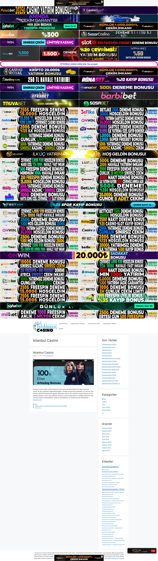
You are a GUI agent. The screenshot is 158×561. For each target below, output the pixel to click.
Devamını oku (37, 400)
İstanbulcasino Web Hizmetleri (108, 532)
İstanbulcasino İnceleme (78, 323)
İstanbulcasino (63, 323)
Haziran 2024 (106, 447)
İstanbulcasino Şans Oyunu (119, 540)
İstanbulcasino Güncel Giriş (107, 494)
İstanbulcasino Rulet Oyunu (107, 523)
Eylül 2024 (105, 439)
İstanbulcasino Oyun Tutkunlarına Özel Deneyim (112, 519)
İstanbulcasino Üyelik (109, 375)
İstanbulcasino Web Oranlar (107, 534)
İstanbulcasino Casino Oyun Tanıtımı (109, 484)
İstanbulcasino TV (119, 527)
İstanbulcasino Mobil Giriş (110, 369)
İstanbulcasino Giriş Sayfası (111, 358)
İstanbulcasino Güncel (119, 492)
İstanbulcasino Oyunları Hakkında (109, 517)
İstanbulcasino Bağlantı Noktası (108, 476)
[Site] (39, 112)
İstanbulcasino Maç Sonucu (107, 509)
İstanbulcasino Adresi (109, 344)
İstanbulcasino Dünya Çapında (108, 486)
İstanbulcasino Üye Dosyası (108, 538)
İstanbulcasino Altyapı (109, 361)
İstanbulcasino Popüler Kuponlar (109, 521)
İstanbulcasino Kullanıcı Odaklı (108, 506)
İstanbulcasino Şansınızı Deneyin (109, 542)
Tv (103, 413)
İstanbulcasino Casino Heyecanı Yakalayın (111, 482)
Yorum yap (38, 407)
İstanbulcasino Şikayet (109, 323)
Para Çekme (106, 407)
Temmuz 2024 (107, 445)
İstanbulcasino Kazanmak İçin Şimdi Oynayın (111, 502)
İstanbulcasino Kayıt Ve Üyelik (117, 500)
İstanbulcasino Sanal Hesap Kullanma (110, 525)
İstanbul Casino (43, 352)
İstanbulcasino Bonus (109, 372)
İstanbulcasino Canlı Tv (107, 480)
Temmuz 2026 (107, 428)
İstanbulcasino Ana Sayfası (117, 474)
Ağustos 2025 (106, 431)
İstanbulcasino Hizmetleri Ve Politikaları (110, 498)
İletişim (61, 328)
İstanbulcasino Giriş (94, 323)
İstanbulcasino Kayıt (108, 378)
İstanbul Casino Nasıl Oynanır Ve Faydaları (55, 406)
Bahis (104, 399)
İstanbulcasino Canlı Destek (111, 367)
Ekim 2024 (105, 436)
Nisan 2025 (106, 434)
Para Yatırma (106, 410)
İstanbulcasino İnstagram (110, 364)
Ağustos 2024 (106, 442)
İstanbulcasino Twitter (106, 529)
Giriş (36, 404)
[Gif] (79, 154)
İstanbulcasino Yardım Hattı (108, 536)
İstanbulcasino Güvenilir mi (111, 383)
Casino (104, 401)
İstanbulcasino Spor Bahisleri (108, 527)
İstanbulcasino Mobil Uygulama (108, 513)
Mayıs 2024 (106, 450)
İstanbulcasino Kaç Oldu (110, 381)
